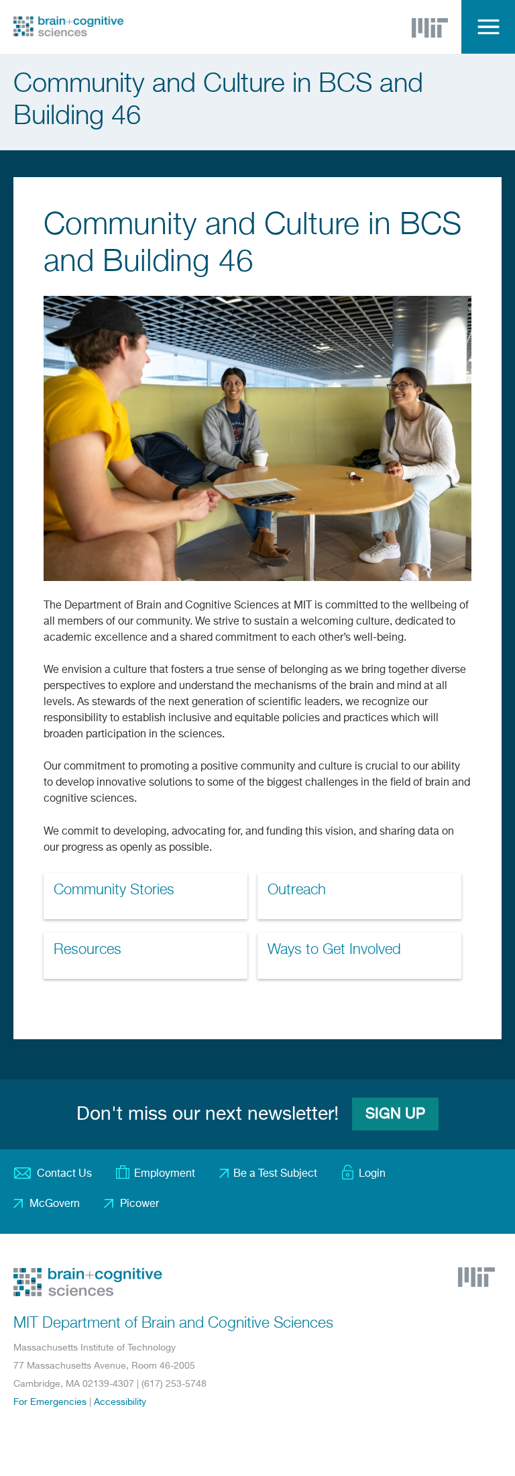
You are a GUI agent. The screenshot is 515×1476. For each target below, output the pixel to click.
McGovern (55, 1204)
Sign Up (395, 1114)
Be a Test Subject (275, 1174)
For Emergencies (50, 1402)
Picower (139, 1204)
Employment (164, 1174)
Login (372, 1174)
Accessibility (120, 1402)
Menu (488, 27)
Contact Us (64, 1174)
